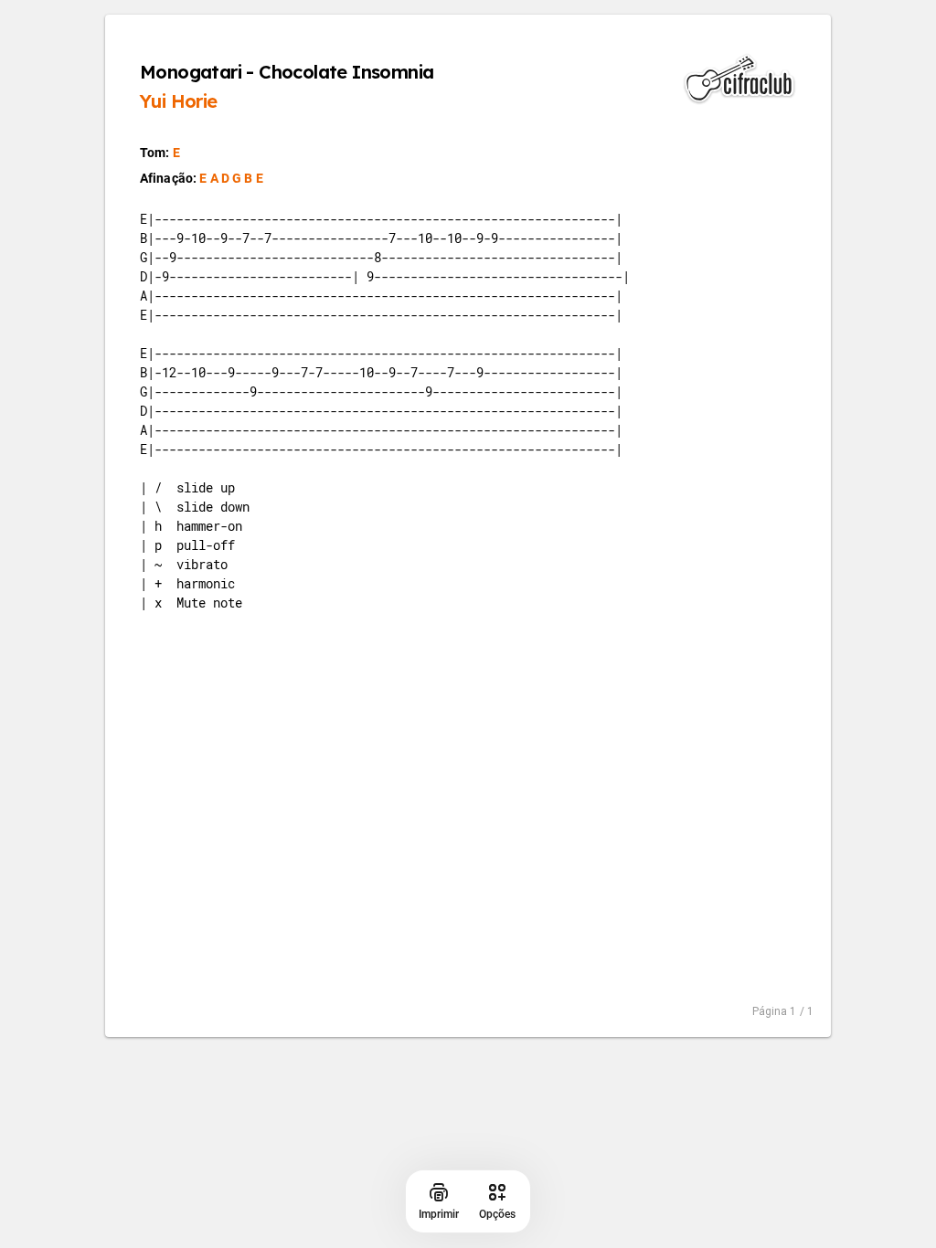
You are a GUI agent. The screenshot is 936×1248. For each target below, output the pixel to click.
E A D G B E (231, 178)
